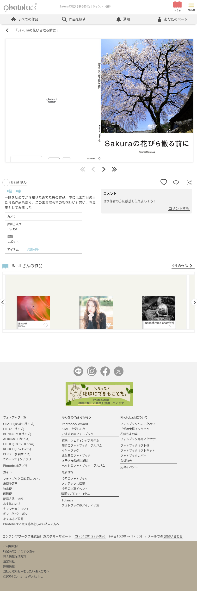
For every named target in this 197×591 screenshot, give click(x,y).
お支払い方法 (11, 503)
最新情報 (67, 472)
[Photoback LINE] (78, 375)
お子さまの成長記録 (75, 460)
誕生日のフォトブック (76, 455)
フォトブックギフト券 (134, 445)
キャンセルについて (16, 508)
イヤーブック (70, 450)
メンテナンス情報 (73, 483)
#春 (18, 191)
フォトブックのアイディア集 (80, 505)
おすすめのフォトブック (77, 434)
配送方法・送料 (13, 498)
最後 (114, 169)
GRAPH (18, 423)
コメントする (179, 208)
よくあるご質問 (13, 519)
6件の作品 (180, 265)
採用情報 (9, 566)
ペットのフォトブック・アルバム (83, 465)
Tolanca (67, 500)
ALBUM (16, 439)
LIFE (13, 428)
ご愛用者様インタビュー (136, 428)
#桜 (9, 191)
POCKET (17, 454)
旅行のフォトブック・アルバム (82, 445)
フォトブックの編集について (22, 478)
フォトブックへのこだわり (137, 423)
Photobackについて (134, 417)
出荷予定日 (10, 483)
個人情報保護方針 (14, 556)
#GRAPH (33, 249)
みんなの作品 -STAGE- (76, 417)
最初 (82, 169)
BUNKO (17, 434)
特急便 (7, 488)
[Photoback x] (118, 375)
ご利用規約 (10, 546)
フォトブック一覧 (14, 417)
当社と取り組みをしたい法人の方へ (26, 571)
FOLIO (18, 444)
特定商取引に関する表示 (19, 551)
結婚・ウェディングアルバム (80, 440)
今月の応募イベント (75, 488)
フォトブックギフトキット (137, 450)
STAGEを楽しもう (74, 428)
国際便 (7, 493)
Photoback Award (75, 423)
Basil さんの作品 (27, 266)
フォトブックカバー (133, 455)
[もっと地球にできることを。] (99, 405)
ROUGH (17, 449)
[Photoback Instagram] (91, 375)
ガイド (7, 472)
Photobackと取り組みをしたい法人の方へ (31, 524)
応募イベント (129, 467)
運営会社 (9, 561)
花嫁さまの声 (129, 434)
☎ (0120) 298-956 (90, 536)
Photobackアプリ (15, 465)
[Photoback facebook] (105, 375)
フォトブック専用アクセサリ (139, 439)
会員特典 (126, 460)
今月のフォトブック (75, 478)
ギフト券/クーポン (15, 513)
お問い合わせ (173, 536)
